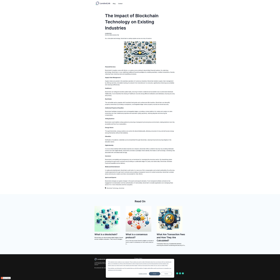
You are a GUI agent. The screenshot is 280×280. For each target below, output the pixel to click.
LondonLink (108, 33)
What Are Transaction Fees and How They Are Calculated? (171, 237)
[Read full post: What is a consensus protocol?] (138, 231)
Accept (154, 273)
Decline (166, 273)
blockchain (121, 188)
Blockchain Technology (112, 188)
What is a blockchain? (105, 234)
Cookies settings (143, 273)
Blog (114, 3)
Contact (120, 3)
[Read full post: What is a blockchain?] (107, 231)
